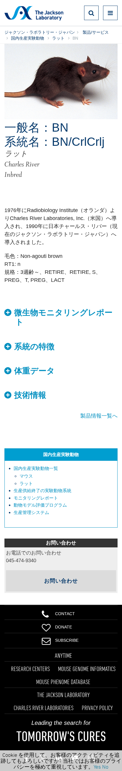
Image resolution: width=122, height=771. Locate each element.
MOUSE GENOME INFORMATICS (86, 668)
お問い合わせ (61, 581)
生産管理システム (31, 512)
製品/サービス (95, 32)
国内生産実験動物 (27, 38)
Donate (63, 627)
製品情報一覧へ (99, 416)
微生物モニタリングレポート (63, 317)
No (105, 767)
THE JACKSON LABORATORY (63, 694)
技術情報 (30, 395)
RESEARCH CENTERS (30, 668)
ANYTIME (63, 655)
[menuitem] (64, 476)
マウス (26, 476)
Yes (97, 767)
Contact (65, 613)
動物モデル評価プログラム (40, 504)
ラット (58, 38)
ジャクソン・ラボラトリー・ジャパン (39, 32)
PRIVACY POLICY (97, 707)
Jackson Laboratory (33, 13)
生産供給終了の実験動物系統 (42, 490)
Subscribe (66, 640)
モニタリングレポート (36, 497)
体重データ (34, 370)
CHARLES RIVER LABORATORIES (43, 707)
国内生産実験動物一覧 (36, 468)
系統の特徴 (34, 346)
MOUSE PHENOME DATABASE (63, 681)
